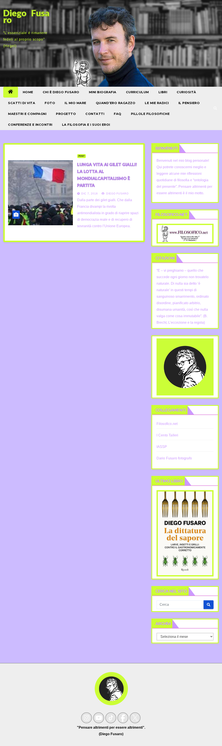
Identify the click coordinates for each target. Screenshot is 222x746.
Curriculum (137, 92)
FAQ (117, 114)
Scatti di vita (21, 103)
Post (81, 156)
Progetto (66, 114)
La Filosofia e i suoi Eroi (86, 125)
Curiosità (186, 92)
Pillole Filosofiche (150, 114)
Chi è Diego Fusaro (61, 92)
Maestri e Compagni (27, 114)
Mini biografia (102, 92)
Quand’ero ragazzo (115, 103)
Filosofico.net (167, 424)
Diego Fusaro (117, 193)
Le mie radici (157, 103)
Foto (50, 103)
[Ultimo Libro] (185, 533)
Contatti (94, 114)
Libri (162, 92)
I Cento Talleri (167, 435)
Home (28, 92)
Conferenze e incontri (30, 125)
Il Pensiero (189, 103)
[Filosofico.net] (185, 233)
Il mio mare (75, 103)
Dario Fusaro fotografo (174, 458)
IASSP (162, 447)
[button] (215, 108)
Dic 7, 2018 (89, 193)
